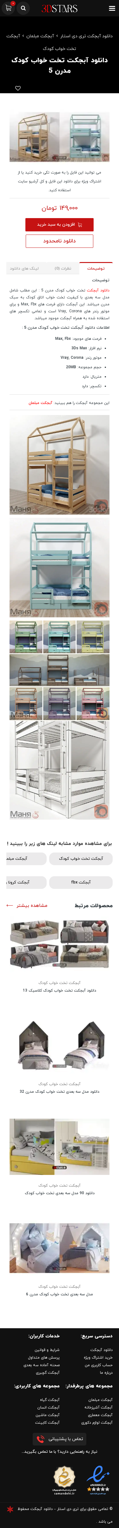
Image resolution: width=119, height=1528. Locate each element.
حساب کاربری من (99, 1365)
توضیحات (96, 269)
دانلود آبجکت (98, 290)
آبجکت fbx (81, 882)
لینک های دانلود (24, 269)
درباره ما (106, 1372)
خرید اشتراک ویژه (98, 1357)
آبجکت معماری (100, 1415)
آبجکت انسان (48, 1407)
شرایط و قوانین (47, 1350)
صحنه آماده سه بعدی (41, 1365)
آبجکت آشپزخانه (98, 1407)
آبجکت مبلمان (40, 36)
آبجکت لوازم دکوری (97, 1422)
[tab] (96, 268)
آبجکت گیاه (50, 1400)
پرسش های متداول (44, 1357)
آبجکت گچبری (48, 1372)
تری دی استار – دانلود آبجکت (54, 1509)
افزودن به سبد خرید (56, 225)
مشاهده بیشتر (32, 905)
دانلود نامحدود (59, 241)
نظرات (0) (63, 269)
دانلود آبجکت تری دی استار (86, 36)
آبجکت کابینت (47, 1422)
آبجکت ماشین (48, 1415)
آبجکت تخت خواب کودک (81, 859)
